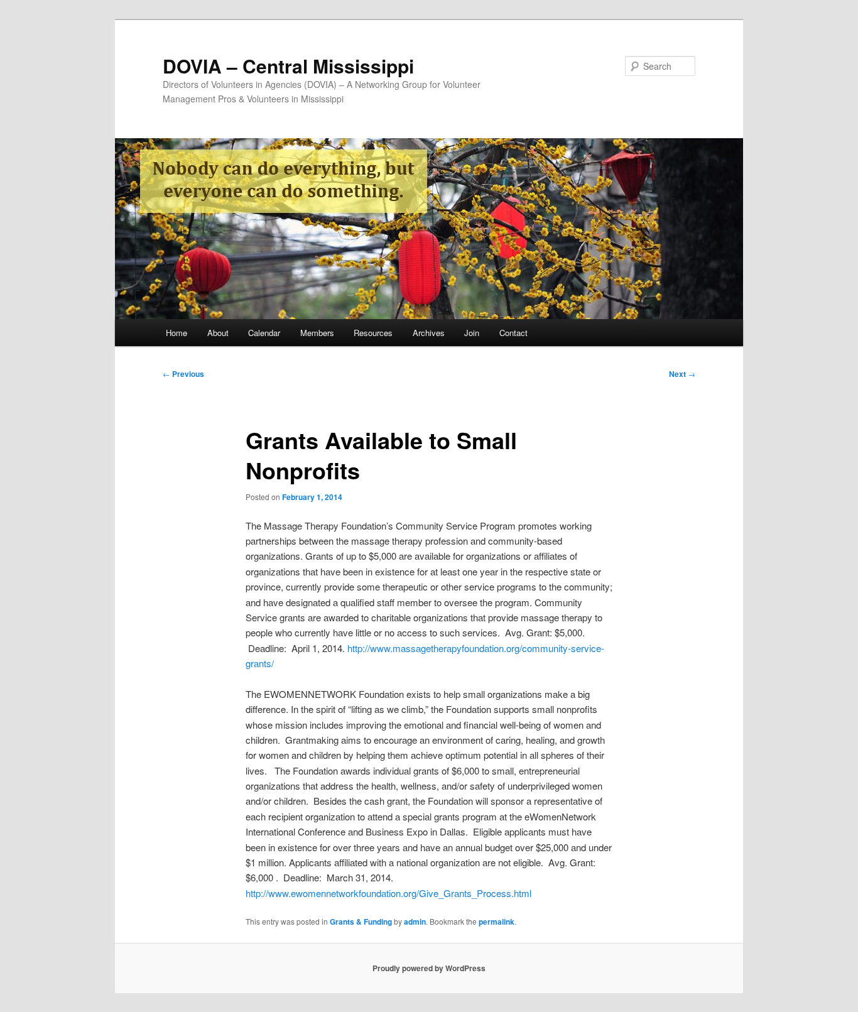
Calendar (264, 333)
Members (317, 333)
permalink (496, 921)
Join (471, 333)
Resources (373, 333)
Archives (429, 333)
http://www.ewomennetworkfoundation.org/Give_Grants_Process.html (388, 893)
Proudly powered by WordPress (429, 968)
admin (415, 921)
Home (176, 333)
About (218, 333)
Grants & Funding (361, 921)
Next (682, 373)
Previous (183, 373)
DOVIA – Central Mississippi (288, 65)
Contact (513, 333)
